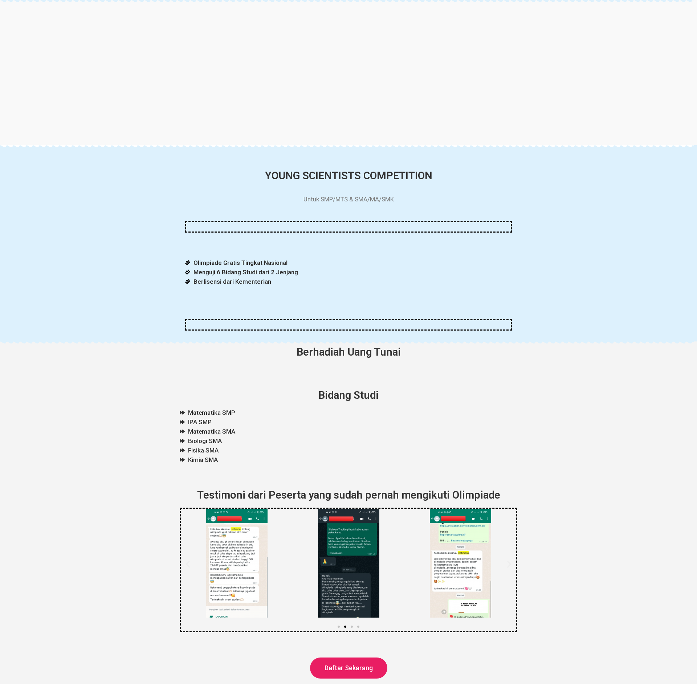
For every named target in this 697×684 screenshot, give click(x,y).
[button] (187, 564)
